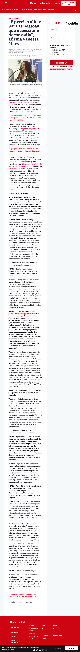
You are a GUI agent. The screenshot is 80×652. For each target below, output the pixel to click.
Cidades (40, 9)
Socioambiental (33, 636)
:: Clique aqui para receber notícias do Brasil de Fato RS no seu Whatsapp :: (23, 595)
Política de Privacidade (15, 641)
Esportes (35, 9)
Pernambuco (56, 628)
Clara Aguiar (34, 56)
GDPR (12, 649)
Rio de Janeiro (56, 632)
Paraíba (44, 638)
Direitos (31, 630)
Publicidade (15, 632)
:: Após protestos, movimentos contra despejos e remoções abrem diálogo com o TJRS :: (24, 150)
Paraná (55, 625)
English (57, 3)
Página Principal (9, 9)
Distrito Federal (45, 632)
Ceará (43, 628)
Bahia (43, 625)
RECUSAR (58, 648)
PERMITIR (71, 648)
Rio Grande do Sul (57, 635)
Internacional (33, 628)
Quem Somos (51, 9)
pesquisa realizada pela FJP (19, 313)
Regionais (16, 9)
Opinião (30, 9)
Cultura (25, 9)
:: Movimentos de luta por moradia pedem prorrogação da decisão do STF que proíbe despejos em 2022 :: (24, 117)
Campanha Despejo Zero (29, 128)
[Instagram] (9, 3)
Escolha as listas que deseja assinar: (60, 46)
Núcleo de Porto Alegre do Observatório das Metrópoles (25, 165)
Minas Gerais (45, 635)
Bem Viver (32, 633)
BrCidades (12, 168)
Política (45, 9)
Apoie (3, 9)
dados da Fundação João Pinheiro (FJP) (23, 102)
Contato (13, 636)
